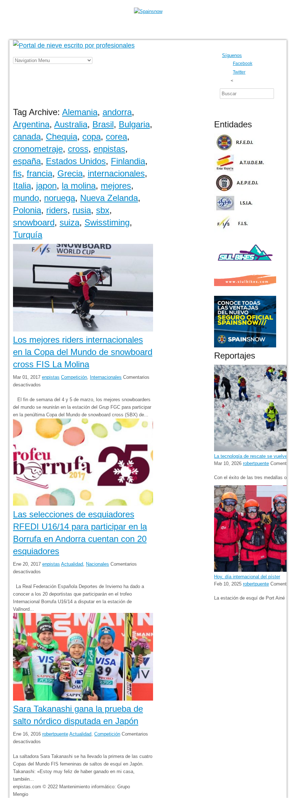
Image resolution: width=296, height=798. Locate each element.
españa (27, 161)
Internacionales (106, 377)
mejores (116, 185)
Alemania (79, 112)
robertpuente (55, 734)
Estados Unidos (76, 161)
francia (39, 173)
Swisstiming (107, 222)
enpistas (109, 149)
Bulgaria (134, 124)
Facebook (242, 63)
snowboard (34, 222)
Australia (70, 124)
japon (46, 185)
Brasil (103, 124)
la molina (79, 185)
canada (27, 136)
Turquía (27, 235)
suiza (69, 222)
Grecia (70, 173)
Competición (74, 377)
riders (57, 210)
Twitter (239, 72)
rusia (82, 210)
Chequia (61, 136)
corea (116, 136)
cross (78, 149)
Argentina (31, 124)
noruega (59, 198)
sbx (102, 210)
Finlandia (128, 161)
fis (17, 173)
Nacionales (97, 564)
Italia (22, 185)
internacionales (116, 173)
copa (91, 136)
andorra (117, 112)
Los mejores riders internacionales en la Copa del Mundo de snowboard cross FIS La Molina (82, 352)
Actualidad (72, 564)
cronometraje (38, 149)
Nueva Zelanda (109, 198)
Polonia (27, 210)
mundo (26, 198)
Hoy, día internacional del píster (247, 576)
